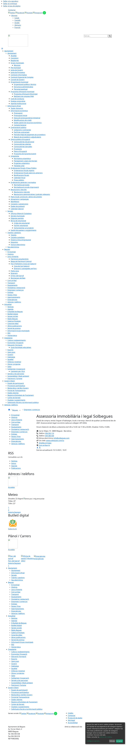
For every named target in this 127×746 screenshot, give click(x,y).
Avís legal (71, 720)
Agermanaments (17, 439)
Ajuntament (12, 568)
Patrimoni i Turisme (18, 685)
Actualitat (11, 616)
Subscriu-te (12, 529)
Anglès (17, 23)
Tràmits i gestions (18, 578)
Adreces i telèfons (18, 444)
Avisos (13, 463)
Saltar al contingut (10, 3)
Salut (13, 676)
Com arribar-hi (44, 445)
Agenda (14, 466)
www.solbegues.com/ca (55, 440)
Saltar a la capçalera (10, 1)
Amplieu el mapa (45, 443)
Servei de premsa (17, 640)
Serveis (14, 575)
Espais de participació (19, 690)
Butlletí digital (16, 625)
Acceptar (119, 741)
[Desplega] (20, 410)
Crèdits (70, 713)
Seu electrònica (17, 580)
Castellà (17, 20)
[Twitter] (11, 12)
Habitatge (15, 666)
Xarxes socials (16, 628)
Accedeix (11, 487)
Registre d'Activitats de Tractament (24, 702)
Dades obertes (16, 699)
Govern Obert (13, 688)
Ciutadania (12, 649)
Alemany (17, 25)
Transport (15, 424)
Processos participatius (20, 692)
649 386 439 (49, 436)
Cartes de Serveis (17, 704)
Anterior (11, 512)
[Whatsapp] (44, 12)
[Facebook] (20, 12)
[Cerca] (110, 35)
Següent (17, 512)
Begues (15, 410)
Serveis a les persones (19, 680)
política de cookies (106, 737)
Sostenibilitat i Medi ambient (22, 683)
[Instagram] (38, 12)
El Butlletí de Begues (18, 623)
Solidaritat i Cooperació (20, 678)
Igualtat (14, 668)
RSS (12, 644)
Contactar (12, 10)
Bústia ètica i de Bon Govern (21, 695)
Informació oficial (18, 573)
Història (14, 417)
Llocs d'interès (16, 420)
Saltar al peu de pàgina (11, 6)
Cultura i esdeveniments (20, 652)
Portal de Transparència (20, 697)
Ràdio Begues (16, 630)
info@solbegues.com (61, 438)
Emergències (16, 441)
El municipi (15, 415)
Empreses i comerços (32, 410)
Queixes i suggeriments (20, 707)
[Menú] (2, 48)
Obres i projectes (17, 673)
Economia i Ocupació (19, 654)
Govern (14, 664)
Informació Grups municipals (22, 642)
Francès (17, 27)
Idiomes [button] (14, 15)
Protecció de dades (75, 718)
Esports (14, 659)
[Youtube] (29, 12)
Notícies (14, 461)
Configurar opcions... (94, 741)
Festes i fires (16, 436)
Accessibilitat (73, 723)
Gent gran (15, 661)
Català (16, 18)
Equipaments (16, 427)
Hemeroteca (16, 647)
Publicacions (16, 468)
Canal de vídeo (16, 635)
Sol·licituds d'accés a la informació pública (26, 709)
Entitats (14, 434)
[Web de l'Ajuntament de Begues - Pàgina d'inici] (18, 40)
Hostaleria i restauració (20, 429)
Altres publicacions (18, 637)
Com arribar (15, 422)
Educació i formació (18, 656)
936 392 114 (49, 433)
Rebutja (112, 741)
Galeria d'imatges (18, 633)
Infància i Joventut (18, 671)
